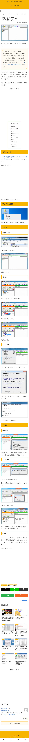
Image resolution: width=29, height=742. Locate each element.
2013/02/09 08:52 (5, 710)
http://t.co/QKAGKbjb (9, 714)
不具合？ (14, 146)
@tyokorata (4, 708)
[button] (23, 589)
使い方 (12, 131)
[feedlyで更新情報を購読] (7, 595)
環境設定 (14, 142)
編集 (16, 585)
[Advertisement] (14, 105)
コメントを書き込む (14, 723)
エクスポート (15, 137)
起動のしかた (15, 133)
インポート (15, 144)
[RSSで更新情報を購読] (21, 595)
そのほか (13, 139)
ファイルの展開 (14, 128)
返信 (26, 718)
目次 (12, 123)
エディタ (4, 585)
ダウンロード (14, 126)
